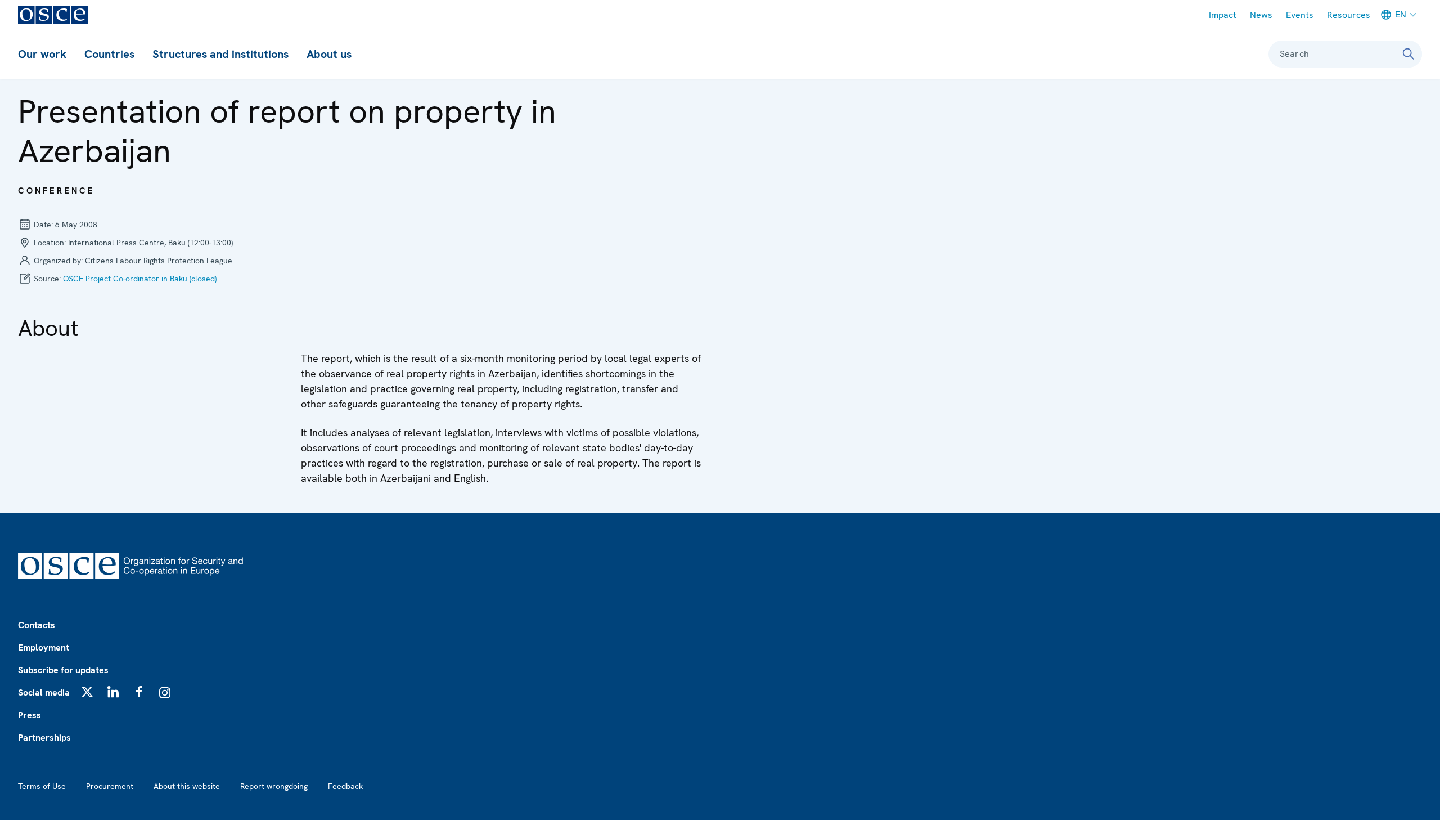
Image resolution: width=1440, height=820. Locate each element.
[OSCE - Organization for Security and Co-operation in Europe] (53, 15)
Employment (43, 647)
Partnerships (44, 737)
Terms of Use (42, 786)
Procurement (109, 786)
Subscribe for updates (63, 670)
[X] (87, 691)
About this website (187, 786)
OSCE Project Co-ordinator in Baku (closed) (140, 279)
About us (329, 54)
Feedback (345, 786)
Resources (1348, 15)
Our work (42, 54)
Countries (109, 54)
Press (29, 715)
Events (1299, 15)
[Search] (1408, 54)
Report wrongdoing (274, 786)
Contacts (36, 625)
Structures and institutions (220, 54)
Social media (44, 692)
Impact (1222, 15)
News (1261, 15)
